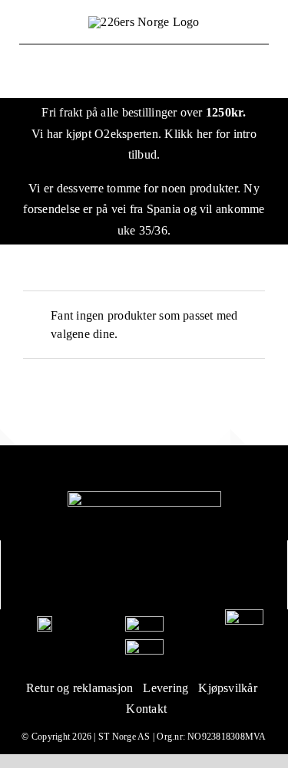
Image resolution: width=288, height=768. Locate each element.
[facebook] (127, 574)
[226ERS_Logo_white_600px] (144, 497)
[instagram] (161, 574)
